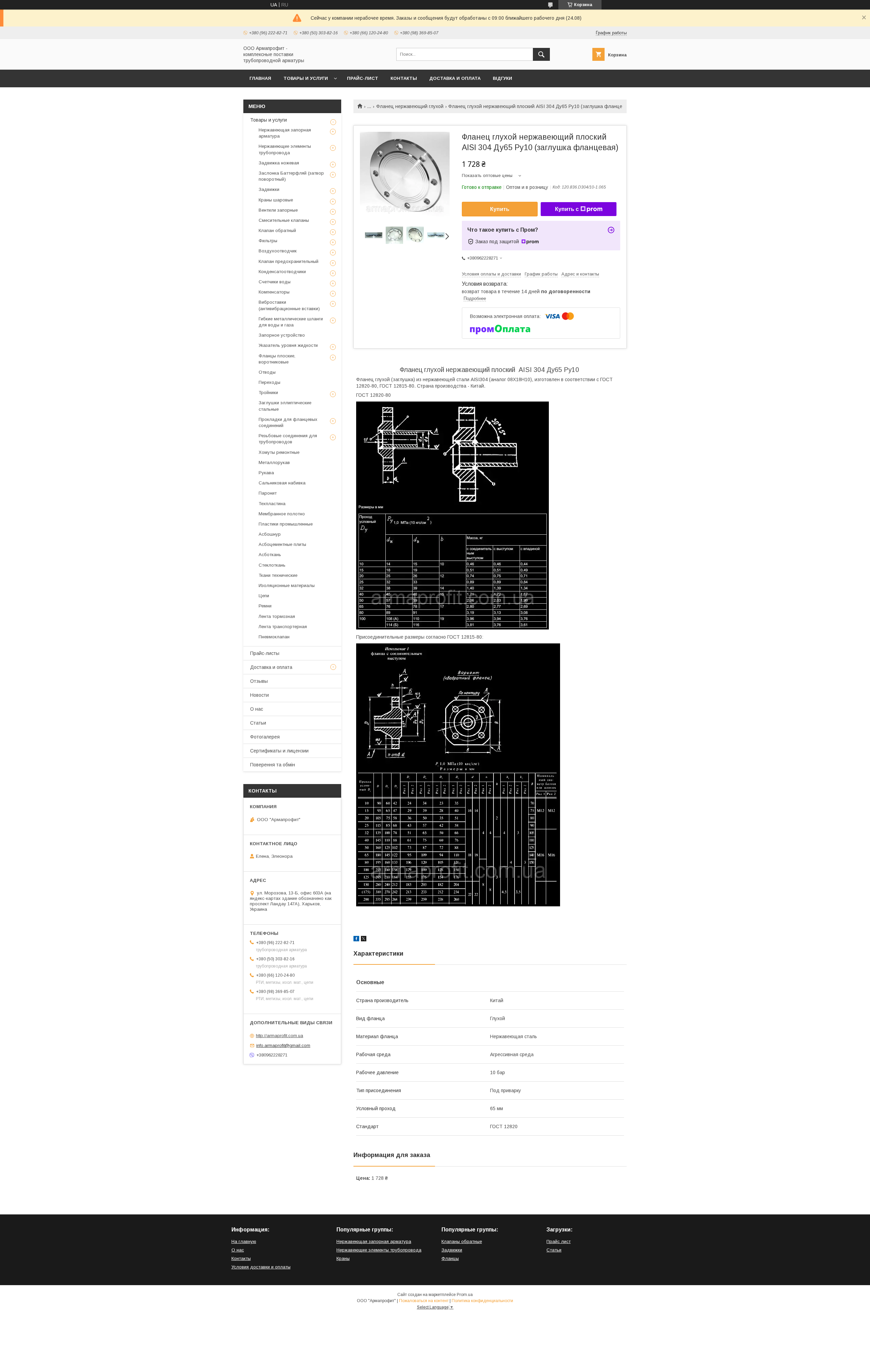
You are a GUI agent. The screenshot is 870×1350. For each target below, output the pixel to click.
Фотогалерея (265, 737)
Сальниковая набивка (282, 482)
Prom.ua (465, 1294)
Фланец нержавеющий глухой (409, 106)
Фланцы (450, 1258)
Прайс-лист (362, 78)
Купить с (567, 209)
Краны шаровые (276, 199)
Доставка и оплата (455, 78)
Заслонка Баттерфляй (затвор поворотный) (291, 176)
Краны (343, 1258)
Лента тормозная (277, 616)
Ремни (265, 605)
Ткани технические (278, 575)
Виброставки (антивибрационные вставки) (289, 305)
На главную (243, 1241)
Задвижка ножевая (279, 162)
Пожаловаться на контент (424, 1300)
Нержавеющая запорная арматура (285, 133)
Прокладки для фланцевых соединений (288, 422)
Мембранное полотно (282, 513)
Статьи (258, 723)
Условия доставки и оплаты (261, 1266)
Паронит (268, 493)
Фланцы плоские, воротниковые (277, 359)
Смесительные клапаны (284, 220)
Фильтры (268, 240)
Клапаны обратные (461, 1241)
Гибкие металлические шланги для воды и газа (291, 321)
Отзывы (259, 681)
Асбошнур (270, 534)
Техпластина (272, 503)
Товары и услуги (305, 78)
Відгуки (502, 78)
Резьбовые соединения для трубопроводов (288, 438)
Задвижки (269, 189)
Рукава (266, 472)
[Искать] (541, 54)
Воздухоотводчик (278, 250)
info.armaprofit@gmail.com (283, 1045)
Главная (260, 78)
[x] (363, 939)
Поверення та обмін (272, 764)
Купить (499, 209)
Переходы (269, 382)
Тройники (268, 392)
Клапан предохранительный (288, 261)
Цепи (264, 595)
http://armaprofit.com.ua (279, 1035)
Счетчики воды (275, 281)
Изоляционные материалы (287, 585)
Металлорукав (274, 462)
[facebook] (356, 939)
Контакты (403, 78)
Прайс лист (558, 1241)
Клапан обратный (277, 230)
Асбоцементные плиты (282, 544)
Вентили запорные (278, 210)
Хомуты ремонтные (279, 452)
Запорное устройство (282, 335)
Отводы (267, 372)
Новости (259, 695)
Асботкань (270, 554)
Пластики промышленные (286, 524)
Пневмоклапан (274, 636)
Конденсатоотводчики (282, 271)
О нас (256, 709)
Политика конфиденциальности (482, 1300)
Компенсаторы (274, 292)
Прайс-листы (264, 653)
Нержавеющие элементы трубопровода (285, 149)
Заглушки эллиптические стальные (285, 405)
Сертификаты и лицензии (279, 750)
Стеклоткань (272, 565)
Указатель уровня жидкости (288, 345)
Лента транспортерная (283, 626)
